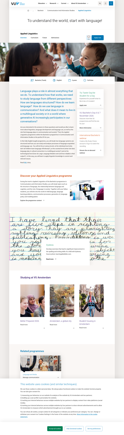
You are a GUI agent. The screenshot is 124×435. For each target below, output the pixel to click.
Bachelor (41, 10)
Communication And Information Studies (61, 10)
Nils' (25, 162)
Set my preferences (94, 429)
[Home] (28, 10)
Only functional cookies (74, 429)
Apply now (97, 38)
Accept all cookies (55, 429)
